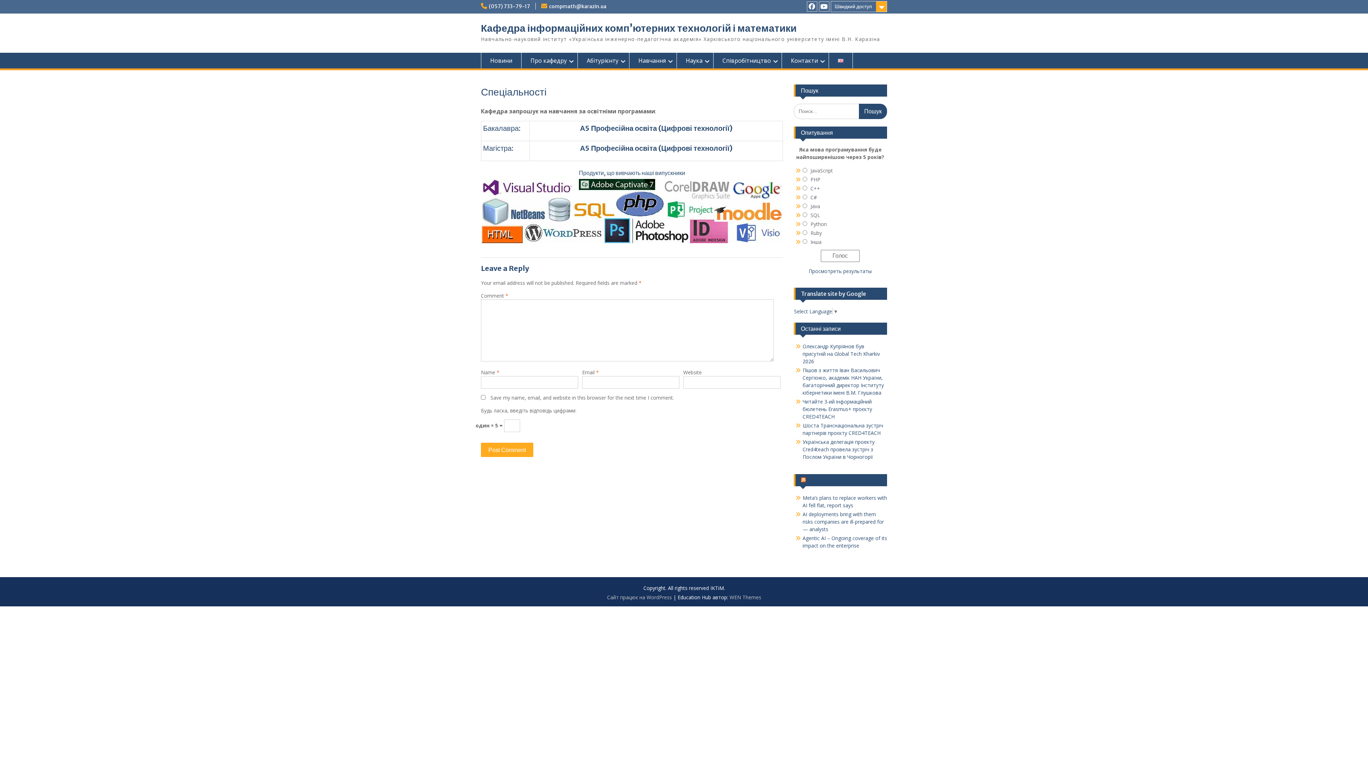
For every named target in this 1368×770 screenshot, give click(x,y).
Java (815, 206)
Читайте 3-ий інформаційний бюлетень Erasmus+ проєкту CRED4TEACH (837, 409)
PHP (815, 179)
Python (818, 224)
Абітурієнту (602, 61)
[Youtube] (824, 6)
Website (692, 372)
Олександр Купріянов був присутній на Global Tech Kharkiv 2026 (841, 354)
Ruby (816, 233)
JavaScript (821, 170)
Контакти (804, 61)
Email (590, 372)
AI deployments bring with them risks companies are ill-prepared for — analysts (843, 522)
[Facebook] (812, 6)
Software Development (838, 480)
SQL (815, 215)
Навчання (652, 61)
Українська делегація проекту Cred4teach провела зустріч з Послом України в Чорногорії (839, 449)
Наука (694, 61)
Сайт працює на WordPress (639, 597)
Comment (494, 295)
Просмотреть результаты (840, 271)
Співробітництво (746, 61)
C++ (815, 188)
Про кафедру (548, 61)
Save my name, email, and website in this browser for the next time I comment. (582, 397)
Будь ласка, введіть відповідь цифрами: (528, 410)
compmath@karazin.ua (577, 6)
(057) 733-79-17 (509, 6)
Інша (816, 241)
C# (813, 197)
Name (490, 372)
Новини (501, 61)
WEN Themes (745, 597)
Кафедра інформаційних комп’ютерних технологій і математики (639, 28)
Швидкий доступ (853, 6)
